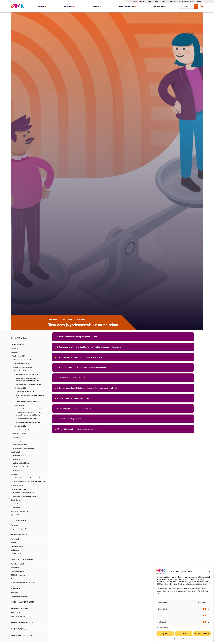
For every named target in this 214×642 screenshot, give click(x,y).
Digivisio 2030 (15, 515)
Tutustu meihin (67, 319)
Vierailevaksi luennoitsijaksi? (19, 596)
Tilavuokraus (14, 525)
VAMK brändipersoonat (18, 617)
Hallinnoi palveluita (162, 627)
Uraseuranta (14, 593)
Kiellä (183, 633)
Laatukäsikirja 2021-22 (21, 467)
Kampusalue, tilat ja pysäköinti (20, 529)
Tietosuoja (189, 639)
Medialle (13, 543)
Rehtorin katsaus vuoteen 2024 (25, 392)
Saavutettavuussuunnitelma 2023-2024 (24, 496)
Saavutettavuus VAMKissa (18, 489)
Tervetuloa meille (18, 520)
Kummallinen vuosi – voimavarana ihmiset (28, 384)
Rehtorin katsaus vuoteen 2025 (23, 360)
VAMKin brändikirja (19, 608)
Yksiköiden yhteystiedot (18, 564)
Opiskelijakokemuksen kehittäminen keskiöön (29, 409)
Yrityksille (95, 6)
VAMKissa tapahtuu (19, 534)
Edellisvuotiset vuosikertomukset (22, 367)
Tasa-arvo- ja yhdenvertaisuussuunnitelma (24, 441)
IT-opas (164, 1)
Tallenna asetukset (202, 633)
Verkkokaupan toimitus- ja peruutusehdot (23, 582)
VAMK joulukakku (18, 629)
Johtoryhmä (16, 437)
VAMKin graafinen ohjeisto (22, 602)
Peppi (156, 1)
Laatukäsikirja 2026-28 (19, 456)
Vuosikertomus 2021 (20, 426)
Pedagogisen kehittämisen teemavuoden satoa (29, 374)
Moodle (141, 1)
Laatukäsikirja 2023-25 (19, 459)
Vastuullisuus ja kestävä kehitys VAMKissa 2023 (30, 422)
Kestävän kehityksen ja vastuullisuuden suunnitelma (27, 478)
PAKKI (149, 1)
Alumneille (15, 588)
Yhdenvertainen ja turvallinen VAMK (23, 448)
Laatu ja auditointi (16, 452)
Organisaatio (80, 319)
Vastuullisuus (14, 474)
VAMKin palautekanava (17, 571)
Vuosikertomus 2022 (20, 371)
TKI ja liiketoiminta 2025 (21, 363)
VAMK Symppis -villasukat (22, 635)
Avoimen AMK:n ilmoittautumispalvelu (181, 1)
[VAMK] (17, 6)
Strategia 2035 (15, 349)
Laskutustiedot (15, 568)
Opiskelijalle (68, 6)
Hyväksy (165, 633)
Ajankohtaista (15, 550)
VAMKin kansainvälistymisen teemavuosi (28, 401)
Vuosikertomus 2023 (20, 405)
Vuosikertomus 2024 (20, 388)
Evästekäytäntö (203, 591)
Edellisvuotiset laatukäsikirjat (20, 463)
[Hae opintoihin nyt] (201, 6)
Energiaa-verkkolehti (17, 546)
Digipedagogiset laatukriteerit (19, 511)
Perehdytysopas (17, 508)
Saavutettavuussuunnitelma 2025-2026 (24, 493)
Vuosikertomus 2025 (18, 356)
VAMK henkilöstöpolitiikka (20, 433)
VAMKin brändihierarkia (18, 613)
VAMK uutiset (16, 554)
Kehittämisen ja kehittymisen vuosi (26, 430)
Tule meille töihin (16, 504)
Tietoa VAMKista (159, 6)
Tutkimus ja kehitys (126, 6)
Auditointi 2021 (17, 470)
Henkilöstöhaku (15, 579)
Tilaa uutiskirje (15, 539)
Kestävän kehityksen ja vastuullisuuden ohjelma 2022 (30, 482)
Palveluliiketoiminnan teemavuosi (26, 419)
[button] (209, 571)
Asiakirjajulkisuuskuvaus (22, 622)
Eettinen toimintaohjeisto (19, 445)
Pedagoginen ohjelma (17, 485)
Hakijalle (40, 6)
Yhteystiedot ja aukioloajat (23, 559)
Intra (134, 1)
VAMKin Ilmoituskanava (18, 575)
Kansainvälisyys (15, 500)
